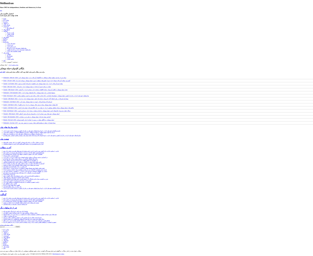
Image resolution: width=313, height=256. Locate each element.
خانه (4, 60)
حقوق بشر (6, 37)
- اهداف (9, 54)
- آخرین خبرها (10, 32)
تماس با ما (6, 20)
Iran (1, 10)
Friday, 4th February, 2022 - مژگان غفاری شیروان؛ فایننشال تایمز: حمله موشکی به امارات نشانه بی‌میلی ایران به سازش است (36, 111)
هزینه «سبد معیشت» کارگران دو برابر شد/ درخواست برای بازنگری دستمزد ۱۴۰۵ (25, 169)
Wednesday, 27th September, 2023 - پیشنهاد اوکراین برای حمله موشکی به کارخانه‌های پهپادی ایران (29, 92)
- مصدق (9, 57)
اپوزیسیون (6, 26)
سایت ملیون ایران (13, 65)
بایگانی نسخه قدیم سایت (6, 225)
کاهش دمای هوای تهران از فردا (11, 185)
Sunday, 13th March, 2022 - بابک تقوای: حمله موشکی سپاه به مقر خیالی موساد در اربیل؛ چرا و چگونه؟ (30, 104)
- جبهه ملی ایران (11, 43)
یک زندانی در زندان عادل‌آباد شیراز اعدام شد (15, 166)
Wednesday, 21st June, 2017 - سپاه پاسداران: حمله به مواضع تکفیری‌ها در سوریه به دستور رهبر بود (29, 123)
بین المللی (6, 23)
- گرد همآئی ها (10, 28)
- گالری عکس (10, 34)
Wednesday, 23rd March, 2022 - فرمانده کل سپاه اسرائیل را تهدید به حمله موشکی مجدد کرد (27, 101)
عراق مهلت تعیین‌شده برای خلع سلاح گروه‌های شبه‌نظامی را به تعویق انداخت (23, 219)
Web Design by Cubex (58, 254)
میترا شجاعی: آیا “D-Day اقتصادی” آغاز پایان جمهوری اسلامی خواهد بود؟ (22, 154)
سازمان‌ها (6, 42)
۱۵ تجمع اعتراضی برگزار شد (11, 155)
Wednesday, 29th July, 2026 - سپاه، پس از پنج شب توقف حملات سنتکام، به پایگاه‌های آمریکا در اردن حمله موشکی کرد (34, 77)
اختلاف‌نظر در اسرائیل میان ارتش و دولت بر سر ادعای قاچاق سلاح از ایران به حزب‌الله (26, 220)
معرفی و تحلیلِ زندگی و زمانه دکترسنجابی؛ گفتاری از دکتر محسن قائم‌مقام (23, 142)
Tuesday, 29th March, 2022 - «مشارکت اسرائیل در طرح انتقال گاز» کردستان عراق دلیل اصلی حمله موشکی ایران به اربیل (35, 98)
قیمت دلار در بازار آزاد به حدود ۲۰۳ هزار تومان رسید (17, 180)
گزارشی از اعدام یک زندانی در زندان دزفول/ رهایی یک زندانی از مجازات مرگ (23, 163)
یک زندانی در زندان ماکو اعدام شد (12, 186)
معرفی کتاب (6, 25)
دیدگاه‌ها (5, 39)
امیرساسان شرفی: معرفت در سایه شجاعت (15, 204)
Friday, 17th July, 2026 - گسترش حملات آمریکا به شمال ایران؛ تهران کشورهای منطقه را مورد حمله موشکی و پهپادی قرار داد (36, 80)
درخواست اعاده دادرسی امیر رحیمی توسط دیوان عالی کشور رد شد (21, 176)
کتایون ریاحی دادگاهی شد (10, 183)
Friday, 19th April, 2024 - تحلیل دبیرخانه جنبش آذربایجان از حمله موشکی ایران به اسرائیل (27, 86)
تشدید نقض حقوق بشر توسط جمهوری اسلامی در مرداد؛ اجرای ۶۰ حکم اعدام (24, 168)
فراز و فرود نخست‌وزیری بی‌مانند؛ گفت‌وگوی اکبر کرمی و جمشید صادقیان (23, 144)
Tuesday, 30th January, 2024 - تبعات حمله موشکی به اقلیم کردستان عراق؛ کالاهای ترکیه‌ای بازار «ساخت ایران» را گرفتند (35, 89)
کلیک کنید (2, 72)
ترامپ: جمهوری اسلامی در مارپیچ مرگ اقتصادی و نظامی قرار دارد (21, 182)
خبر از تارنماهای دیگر (8, 208)
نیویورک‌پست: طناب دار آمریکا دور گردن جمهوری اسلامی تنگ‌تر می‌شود (22, 217)
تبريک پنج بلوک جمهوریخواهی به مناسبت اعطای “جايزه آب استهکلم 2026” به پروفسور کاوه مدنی (29, 132)
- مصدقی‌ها (10, 56)
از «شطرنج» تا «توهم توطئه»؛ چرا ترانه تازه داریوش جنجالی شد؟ (20, 160)
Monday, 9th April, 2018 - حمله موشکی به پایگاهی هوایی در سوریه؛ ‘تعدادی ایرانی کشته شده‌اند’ (28, 120)
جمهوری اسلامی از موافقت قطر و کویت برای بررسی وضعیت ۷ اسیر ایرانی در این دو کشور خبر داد (29, 222)
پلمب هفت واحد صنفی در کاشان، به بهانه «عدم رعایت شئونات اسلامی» (22, 162)
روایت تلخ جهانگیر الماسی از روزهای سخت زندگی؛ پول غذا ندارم (20, 159)
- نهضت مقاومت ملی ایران (14, 51)
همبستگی (5, 240)
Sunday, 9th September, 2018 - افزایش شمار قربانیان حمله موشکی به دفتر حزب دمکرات (27, 117)
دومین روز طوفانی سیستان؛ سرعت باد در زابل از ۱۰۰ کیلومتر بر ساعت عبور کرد (25, 171)
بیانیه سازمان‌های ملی (9, 127)
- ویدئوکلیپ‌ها (10, 35)
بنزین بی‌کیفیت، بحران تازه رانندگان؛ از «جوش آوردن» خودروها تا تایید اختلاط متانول (25, 179)
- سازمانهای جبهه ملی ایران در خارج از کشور (19, 49)
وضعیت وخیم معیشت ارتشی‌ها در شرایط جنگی (16, 177)
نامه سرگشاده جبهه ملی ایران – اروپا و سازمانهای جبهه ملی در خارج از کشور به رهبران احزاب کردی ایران (31, 131)
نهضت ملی (6, 52)
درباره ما (5, 22)
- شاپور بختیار (10, 59)
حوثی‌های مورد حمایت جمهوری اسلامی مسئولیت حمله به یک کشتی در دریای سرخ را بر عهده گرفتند (30, 214)
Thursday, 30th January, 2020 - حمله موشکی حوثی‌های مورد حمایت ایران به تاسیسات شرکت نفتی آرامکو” (31, 114)
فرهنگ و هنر (6, 29)
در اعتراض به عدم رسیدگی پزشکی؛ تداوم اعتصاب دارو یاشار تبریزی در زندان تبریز (25, 157)
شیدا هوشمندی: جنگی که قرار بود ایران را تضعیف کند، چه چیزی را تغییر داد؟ (23, 152)
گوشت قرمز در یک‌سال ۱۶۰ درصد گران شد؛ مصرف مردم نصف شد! (21, 172)
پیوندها (5, 40)
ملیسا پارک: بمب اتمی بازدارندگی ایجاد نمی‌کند (15, 211)
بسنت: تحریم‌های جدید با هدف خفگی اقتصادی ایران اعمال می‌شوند (21, 165)
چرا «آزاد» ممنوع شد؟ (9, 174)
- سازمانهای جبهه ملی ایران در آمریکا (16, 48)
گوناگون (5, 31)
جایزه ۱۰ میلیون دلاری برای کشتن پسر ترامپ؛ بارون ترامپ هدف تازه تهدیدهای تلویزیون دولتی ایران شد (31, 151)
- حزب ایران (10, 45)
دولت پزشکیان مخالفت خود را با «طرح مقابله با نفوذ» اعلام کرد (20, 213)
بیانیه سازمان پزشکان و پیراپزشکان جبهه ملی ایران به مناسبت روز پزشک (23, 134)
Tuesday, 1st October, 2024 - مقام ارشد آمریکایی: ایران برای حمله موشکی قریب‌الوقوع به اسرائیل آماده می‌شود (33, 83)
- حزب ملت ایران (11, 46)
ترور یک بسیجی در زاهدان (10, 216)
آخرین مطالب (5, 148)
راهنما (4, 18)
